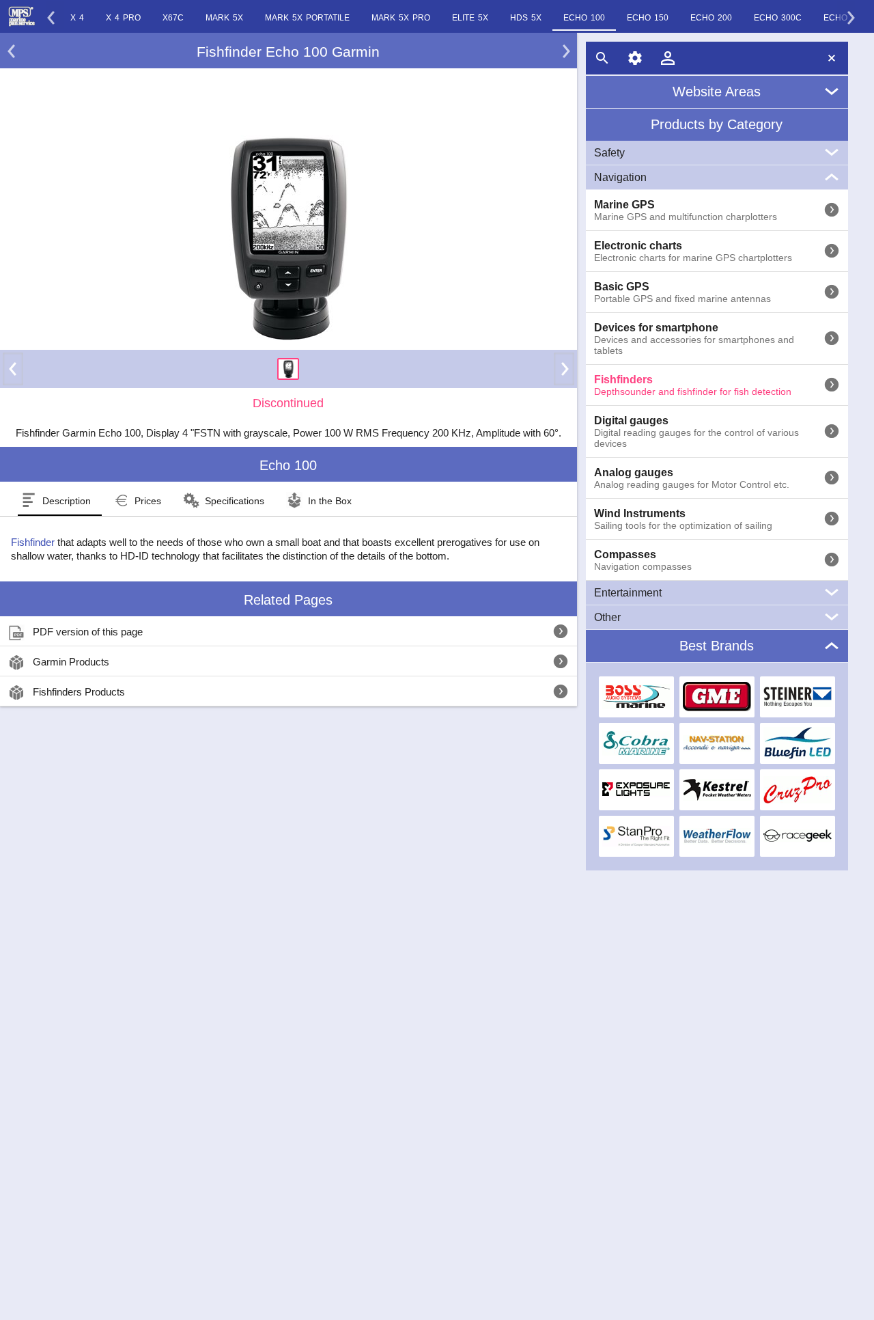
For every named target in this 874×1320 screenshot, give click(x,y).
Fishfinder (33, 542)
